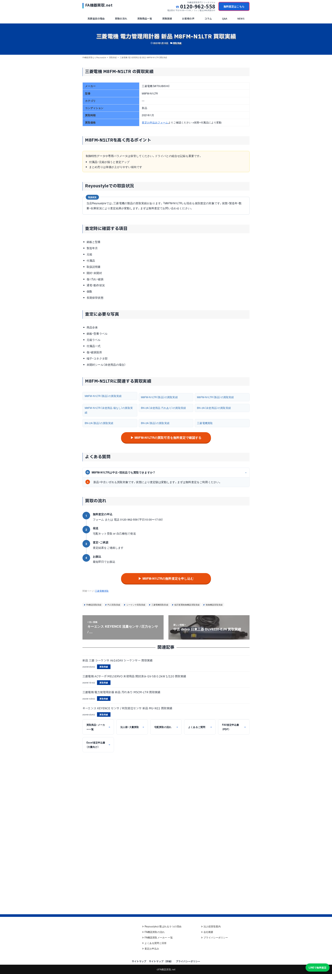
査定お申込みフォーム (155, 122)
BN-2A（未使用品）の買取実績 (214, 408)
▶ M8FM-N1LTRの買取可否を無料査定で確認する (166, 437)
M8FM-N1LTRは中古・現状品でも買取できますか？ (121, 472)
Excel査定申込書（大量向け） (98, 745)
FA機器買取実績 (93, 604)
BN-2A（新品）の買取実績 (99, 423)
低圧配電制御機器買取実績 (187, 604)
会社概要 (208, 932)
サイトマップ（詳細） (161, 961)
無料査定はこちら (234, 6)
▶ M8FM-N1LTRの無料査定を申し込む (166, 578)
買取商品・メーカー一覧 (98, 727)
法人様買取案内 (212, 926)
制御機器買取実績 (214, 604)
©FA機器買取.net (166, 969)
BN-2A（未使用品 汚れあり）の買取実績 (163, 408)
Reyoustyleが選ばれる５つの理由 (163, 926)
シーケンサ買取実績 (135, 604)
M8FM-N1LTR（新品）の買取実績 (103, 396)
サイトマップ (139, 961)
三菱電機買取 (205, 423)
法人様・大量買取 (132, 727)
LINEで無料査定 (317, 967)
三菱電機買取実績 (159, 604)
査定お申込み (152, 948)
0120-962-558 (197, 6)
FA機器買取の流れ (155, 932)
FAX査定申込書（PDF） (234, 727)
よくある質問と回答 (156, 943)
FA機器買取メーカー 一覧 (159, 937)
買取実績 (177, 43)
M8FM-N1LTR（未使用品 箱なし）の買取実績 (109, 410)
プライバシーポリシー (216, 937)
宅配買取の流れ (166, 727)
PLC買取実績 (113, 604)
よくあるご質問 (200, 727)
